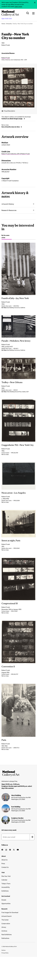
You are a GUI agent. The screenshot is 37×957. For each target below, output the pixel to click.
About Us (4, 860)
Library (4, 927)
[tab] (7, 236)
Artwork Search (6, 916)
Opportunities (6, 903)
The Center (5, 920)
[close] (34, 2)
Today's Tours (6, 883)
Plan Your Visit (6, 876)
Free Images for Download (10, 912)
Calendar (4, 880)
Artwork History (8, 204)
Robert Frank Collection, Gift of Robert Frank (16, 154)
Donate (4, 900)
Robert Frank (6, 58)
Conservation (6, 923)
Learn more (18, 6)
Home (3, 24)
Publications (5, 938)
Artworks (9, 24)
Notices (4, 950)
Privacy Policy (5, 953)
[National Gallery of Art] (18, 773)
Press (3, 863)
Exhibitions (5, 891)
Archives (4, 931)
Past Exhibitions (7, 934)
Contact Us (5, 867)
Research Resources (9, 210)
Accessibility (6, 887)
